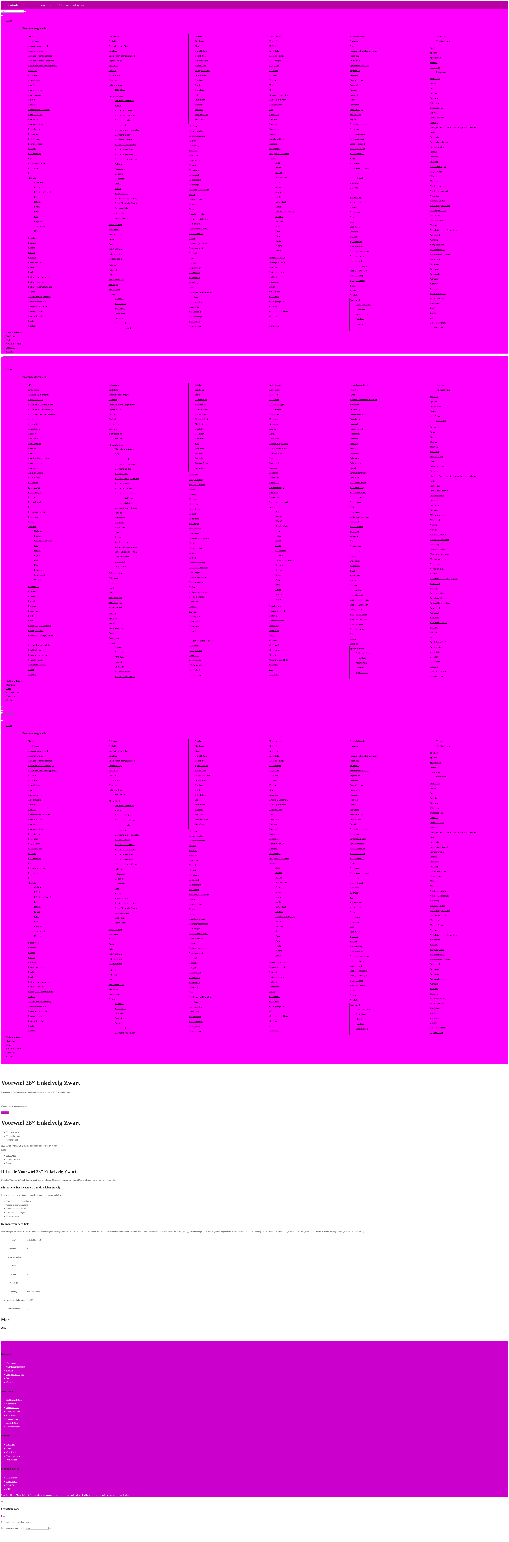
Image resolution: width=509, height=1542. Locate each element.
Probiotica (354, 41)
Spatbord (353, 237)
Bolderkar (32, 257)
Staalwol (433, 62)
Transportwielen (437, 147)
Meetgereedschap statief (279, 153)
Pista (36, 216)
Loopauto (273, 119)
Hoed (191, 287)
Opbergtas (273, 316)
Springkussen (435, 58)
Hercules (279, 221)
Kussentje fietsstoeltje (278, 100)
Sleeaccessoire (356, 197)
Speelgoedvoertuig (357, 280)
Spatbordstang (356, 241)
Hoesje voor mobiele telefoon (201, 292)
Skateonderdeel (356, 178)
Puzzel (352, 46)
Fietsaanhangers (115, 254)
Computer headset (35, 311)
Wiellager (434, 289)
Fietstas (192, 194)
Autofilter (32, 105)
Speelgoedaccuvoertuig (359, 251)
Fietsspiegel (194, 175)
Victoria (278, 246)
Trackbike (199, 109)
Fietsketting (194, 146)
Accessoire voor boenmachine (40, 56)
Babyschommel (34, 129)
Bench (31, 173)
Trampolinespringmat (439, 142)
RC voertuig (355, 61)
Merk (8, 1163)
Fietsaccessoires (115, 259)
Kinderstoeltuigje (276, 56)
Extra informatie (13, 1159)
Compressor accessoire (37, 306)
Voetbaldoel (435, 215)
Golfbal (192, 238)
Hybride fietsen (201, 61)
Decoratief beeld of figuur (119, 46)
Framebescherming (197, 214)
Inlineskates (194, 307)
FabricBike (11, 1485)
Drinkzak (112, 70)
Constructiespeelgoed (37, 316)
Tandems (199, 105)
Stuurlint (433, 93)
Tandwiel (434, 113)
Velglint (433, 176)
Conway (279, 182)
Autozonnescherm (35, 124)
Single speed (39, 226)
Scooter (118, 188)
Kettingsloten (274, 41)
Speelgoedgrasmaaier (359, 256)
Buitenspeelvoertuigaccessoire (40, 287)
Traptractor (434, 157)
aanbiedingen (33, 41)
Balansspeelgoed (35, 144)
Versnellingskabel (437, 201)
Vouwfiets (10, 348)
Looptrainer (274, 134)
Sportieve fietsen (357, 300)
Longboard (274, 114)
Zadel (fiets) (435, 303)
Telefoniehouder (437, 118)
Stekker (433, 83)
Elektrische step (115, 224)
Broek (30, 272)
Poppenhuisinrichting (359, 36)
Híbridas (37, 202)
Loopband (273, 124)
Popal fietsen (11, 1481)
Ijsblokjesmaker (195, 302)
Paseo (36, 212)
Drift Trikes (113, 66)
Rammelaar (354, 56)
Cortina (9, 351)
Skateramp (354, 183)
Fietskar (192, 141)
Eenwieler (113, 80)
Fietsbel (112, 275)
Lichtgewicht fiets (202, 70)
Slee (351, 193)
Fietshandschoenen (197, 136)
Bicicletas (32, 178)
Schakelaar (354, 129)
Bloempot (32, 243)
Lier (271, 109)
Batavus (278, 168)
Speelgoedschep (356, 276)
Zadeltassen (435, 313)
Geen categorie (195, 224)
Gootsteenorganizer (197, 248)
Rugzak (353, 119)
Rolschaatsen (355, 114)
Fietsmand (193, 150)
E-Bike (118, 105)
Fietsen (9, 21)
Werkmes (434, 279)
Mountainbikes (362, 314)
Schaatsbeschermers (358, 124)
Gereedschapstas (196, 233)
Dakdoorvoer (114, 36)
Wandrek (434, 240)
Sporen (353, 290)
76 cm (29, 1248)
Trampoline (435, 137)
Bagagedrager (34, 139)
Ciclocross (38, 182)
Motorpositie (120, 179)
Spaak (352, 222)
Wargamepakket (437, 245)
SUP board (434, 103)
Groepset (192, 258)
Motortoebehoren (276, 272)
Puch (277, 236)
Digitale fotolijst (115, 61)
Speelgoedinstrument (358, 266)
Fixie (36, 197)
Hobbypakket (194, 277)
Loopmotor (274, 129)
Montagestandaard (277, 262)
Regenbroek (355, 70)
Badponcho (33, 134)
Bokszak (31, 252)
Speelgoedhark (356, 261)
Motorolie (273, 267)
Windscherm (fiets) (438, 293)
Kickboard (273, 46)
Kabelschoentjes (196, 317)
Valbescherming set (438, 166)
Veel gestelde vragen (15, 1374)
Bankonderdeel (34, 153)
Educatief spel (114, 75)
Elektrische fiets (121, 125)
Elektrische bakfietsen (124, 110)
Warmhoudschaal (437, 249)
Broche (31, 267)
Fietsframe (193, 126)
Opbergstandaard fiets (278, 311)
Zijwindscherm (436, 328)
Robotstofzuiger (356, 109)
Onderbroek (274, 296)
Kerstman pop (195, 326)
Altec (277, 163)
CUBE (278, 197)
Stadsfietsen (200, 100)
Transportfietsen (201, 114)
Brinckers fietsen (282, 177)
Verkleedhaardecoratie (439, 191)
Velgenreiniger (436, 171)
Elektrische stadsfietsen (124, 154)
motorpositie (120, 89)
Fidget (111, 239)
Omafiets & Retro (13, 344)
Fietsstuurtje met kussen (199, 190)
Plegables (38, 221)
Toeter (432, 132)
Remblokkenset (356, 80)
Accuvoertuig (34, 75)
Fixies (197, 46)
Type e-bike (120, 213)
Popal (277, 231)
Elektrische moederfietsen (125, 145)
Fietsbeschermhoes (116, 280)
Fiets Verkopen (12, 1363)
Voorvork (434, 225)
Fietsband (113, 270)
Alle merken (11, 1478)
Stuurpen (434, 98)
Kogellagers (274, 90)
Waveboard (435, 259)
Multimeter (273, 277)
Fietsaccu (112, 265)
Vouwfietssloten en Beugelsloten (443, 230)
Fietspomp (193, 155)
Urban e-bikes (120, 218)
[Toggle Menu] (2, 15)
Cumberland (280, 202)
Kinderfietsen (200, 66)
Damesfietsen (120, 313)
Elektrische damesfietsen (125, 115)
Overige (118, 184)
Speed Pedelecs (121, 193)
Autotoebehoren (35, 114)
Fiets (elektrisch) (115, 249)
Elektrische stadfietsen (124, 149)
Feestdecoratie (114, 234)
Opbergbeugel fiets (277, 301)
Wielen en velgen (35, 1092)
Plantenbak (274, 326)
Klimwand (273, 75)
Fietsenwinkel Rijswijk (285, 212)
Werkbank (434, 269)
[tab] (257, 1156)
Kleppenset (274, 66)
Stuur (432, 88)
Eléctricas (38, 187)
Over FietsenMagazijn (15, 1367)
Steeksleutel (435, 78)
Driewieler (119, 318)
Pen (271, 321)
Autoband (32, 100)
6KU (8, 1489)
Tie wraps (434, 122)
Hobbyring (193, 282)
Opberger (273, 306)
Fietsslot (192, 165)
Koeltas (272, 80)
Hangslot (192, 263)
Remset (353, 100)
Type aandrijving (122, 208)
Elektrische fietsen (116, 96)
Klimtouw (273, 70)
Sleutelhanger (355, 202)
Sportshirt (434, 48)
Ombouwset (274, 292)
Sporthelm (354, 295)
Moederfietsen (201, 75)
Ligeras (37, 207)
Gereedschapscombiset (198, 229)
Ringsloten (354, 105)
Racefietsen (361, 319)
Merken (273, 158)
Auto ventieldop (35, 90)
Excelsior (279, 207)
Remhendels (355, 85)
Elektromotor (114, 229)
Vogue (278, 251)
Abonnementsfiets (35, 51)
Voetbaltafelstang (437, 220)
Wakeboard (435, 235)
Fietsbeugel (113, 284)
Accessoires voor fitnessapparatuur (42, 66)
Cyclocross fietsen (363, 304)
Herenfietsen (200, 56)
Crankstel (32, 326)
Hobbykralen (194, 272)
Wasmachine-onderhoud (440, 254)
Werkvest (434, 284)
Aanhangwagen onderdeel (39, 46)
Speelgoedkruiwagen (358, 271)
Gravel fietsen (201, 51)
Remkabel (354, 90)
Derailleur (113, 51)
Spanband (354, 232)
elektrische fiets (115, 85)
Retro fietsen (200, 90)
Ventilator (434, 181)
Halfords (279, 216)
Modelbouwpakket (277, 257)
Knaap (278, 226)
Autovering (33, 119)
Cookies (9, 1382)
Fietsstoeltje (194, 185)
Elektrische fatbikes (123, 120)
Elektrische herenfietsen (125, 140)
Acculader (32, 70)
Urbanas (37, 231)
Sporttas (433, 53)
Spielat (353, 285)
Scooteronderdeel (357, 153)
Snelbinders (355, 212)
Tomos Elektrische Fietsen (126, 203)
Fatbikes (118, 164)
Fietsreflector (194, 160)
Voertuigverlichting (438, 210)
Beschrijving (11, 1155)
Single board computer (359, 168)
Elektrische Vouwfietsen (125, 328)
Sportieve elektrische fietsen (126, 198)
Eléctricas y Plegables (43, 192)
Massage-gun (274, 148)
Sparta (278, 241)
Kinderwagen (275, 61)
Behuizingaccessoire (36, 163)
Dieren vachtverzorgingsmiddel (122, 56)
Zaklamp (434, 318)
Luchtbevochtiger (276, 139)
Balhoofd (32, 148)
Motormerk (119, 174)
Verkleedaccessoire (438, 186)
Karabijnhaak (194, 321)
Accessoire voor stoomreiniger (41, 61)
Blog (8, 1378)
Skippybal (354, 188)
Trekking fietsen (443, 41)
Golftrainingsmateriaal (198, 243)
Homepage (5, 1092)
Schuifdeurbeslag (357, 139)
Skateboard (354, 173)
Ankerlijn (32, 85)
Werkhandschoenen (438, 274)
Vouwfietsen (200, 119)
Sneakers (353, 207)
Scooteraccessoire (357, 148)
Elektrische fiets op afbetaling (127, 130)
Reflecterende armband (359, 66)
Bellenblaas (33, 168)
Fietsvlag (192, 204)
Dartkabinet (113, 41)
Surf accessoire (436, 108)
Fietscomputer (114, 289)
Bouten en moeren (35, 262)
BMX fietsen (120, 308)
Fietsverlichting (195, 199)
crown (278, 192)
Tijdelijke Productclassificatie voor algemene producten (453, 127)
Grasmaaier (193, 253)
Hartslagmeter (195, 268)
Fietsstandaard (195, 180)
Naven (272, 287)
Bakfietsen (119, 299)
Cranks (31, 321)
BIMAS (278, 172)
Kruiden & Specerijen (278, 95)
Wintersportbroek (437, 298)
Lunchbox (273, 144)
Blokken (31, 248)
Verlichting (434, 196)
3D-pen (31, 36)
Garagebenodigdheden (198, 219)
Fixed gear (199, 41)
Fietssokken (194, 170)
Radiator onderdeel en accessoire (363, 51)
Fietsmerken (120, 169)
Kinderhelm (274, 51)
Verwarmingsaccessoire (440, 205)
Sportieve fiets (362, 324)
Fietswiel (192, 209)
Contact (9, 1371)
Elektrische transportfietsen (126, 159)
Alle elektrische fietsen (124, 100)
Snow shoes (355, 217)
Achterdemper (34, 80)
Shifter (352, 158)
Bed (30, 158)
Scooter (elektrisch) (358, 144)
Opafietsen (199, 85)
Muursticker (274, 282)
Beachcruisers (120, 303)
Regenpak (354, 75)
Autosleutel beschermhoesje (39, 109)
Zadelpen (434, 308)
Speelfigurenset (356, 246)
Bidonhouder (33, 238)
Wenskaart (434, 264)
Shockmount (355, 163)
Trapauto (434, 152)
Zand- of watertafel (438, 323)
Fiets (111, 244)
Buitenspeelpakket (35, 282)
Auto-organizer (34, 95)
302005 (30, 1300)
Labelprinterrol (275, 105)
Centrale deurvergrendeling (39, 296)
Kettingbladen (275, 36)
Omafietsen (200, 80)
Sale (197, 95)
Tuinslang (434, 162)
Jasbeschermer (195, 312)
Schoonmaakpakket (358, 134)
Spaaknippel (355, 227)
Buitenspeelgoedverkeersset (39, 277)
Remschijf (354, 95)
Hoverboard (194, 297)
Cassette (31, 292)
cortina (278, 187)
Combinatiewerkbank (37, 301)
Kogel (272, 85)
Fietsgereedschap (196, 131)
